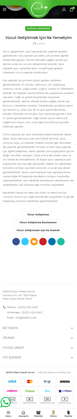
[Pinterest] (43, 241)
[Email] (34, 241)
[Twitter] (25, 241)
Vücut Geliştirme (38, 214)
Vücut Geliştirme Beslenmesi (38, 222)
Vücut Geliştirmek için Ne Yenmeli (38, 230)
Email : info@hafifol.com (21, 317)
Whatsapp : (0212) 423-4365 (24, 312)
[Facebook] (16, 241)
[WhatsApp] (61, 241)
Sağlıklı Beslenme (38, 28)
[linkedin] (52, 241)
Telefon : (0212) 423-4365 (22, 307)
